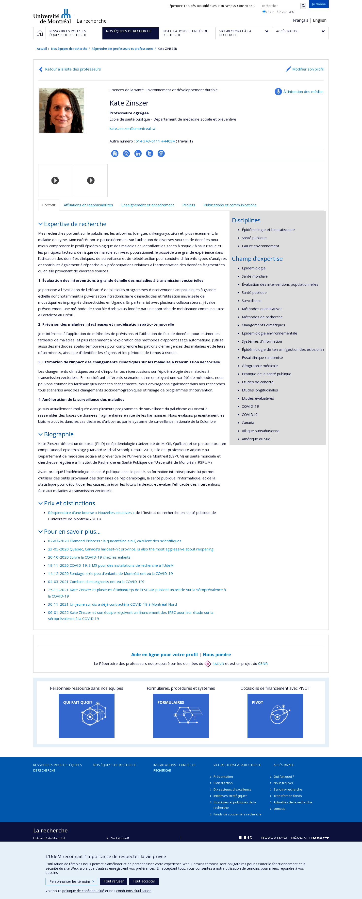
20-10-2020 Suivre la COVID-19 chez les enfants (89, 557)
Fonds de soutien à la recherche (238, 814)
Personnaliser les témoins (71, 881)
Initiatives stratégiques (230, 795)
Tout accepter (144, 881)
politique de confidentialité (83, 890)
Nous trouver (283, 783)
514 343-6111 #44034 (155, 141)
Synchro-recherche (288, 789)
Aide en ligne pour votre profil (164, 654)
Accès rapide (284, 765)
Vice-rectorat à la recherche (238, 765)
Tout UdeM (287, 12)
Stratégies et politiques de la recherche (235, 805)
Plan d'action (223, 783)
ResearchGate (115, 153)
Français (300, 20)
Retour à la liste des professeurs (73, 69)
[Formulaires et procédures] (181, 716)
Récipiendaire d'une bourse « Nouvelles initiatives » (91, 512)
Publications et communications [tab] (230, 204)
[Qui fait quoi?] (86, 716)
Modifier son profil (308, 69)
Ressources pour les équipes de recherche (57, 768)
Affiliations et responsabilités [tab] (88, 204)
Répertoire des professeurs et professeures (122, 49)
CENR (263, 663)
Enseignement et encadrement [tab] (147, 204)
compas (279, 808)
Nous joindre (217, 654)
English (320, 20)
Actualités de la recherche (293, 802)
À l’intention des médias (303, 91)
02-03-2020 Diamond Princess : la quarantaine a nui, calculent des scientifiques (114, 540)
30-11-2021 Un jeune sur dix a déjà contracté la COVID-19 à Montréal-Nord (112, 604)
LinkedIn (138, 153)
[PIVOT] (275, 716)
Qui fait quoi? (120, 838)
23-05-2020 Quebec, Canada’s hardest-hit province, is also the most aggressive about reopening (131, 548)
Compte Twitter (149, 153)
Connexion (244, 6)
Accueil (42, 49)
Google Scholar (161, 153)
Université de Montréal (52, 16)
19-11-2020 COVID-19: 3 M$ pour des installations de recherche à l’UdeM (111, 565)
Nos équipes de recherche (69, 49)
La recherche (92, 20)
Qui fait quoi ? (284, 776)
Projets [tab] (188, 204)
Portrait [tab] (48, 204)
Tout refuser (114, 881)
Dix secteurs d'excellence (232, 789)
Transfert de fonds (288, 795)
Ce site (270, 12)
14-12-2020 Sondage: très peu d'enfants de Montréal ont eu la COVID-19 (110, 573)
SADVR (218, 663)
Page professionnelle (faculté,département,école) (126, 153)
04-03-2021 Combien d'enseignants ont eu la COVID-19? (96, 581)
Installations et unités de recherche (174, 768)
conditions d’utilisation (133, 890)
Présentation (223, 776)
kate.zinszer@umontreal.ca (132, 128)
